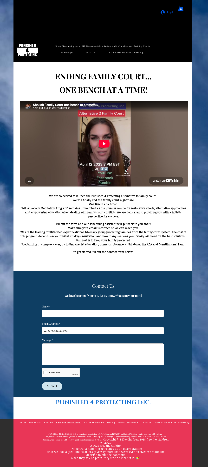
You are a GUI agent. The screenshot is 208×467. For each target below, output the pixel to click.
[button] (181, 8)
